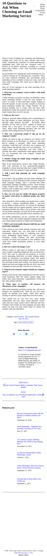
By (32, 317)
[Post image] (8, 417)
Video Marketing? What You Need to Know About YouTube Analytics (30, 467)
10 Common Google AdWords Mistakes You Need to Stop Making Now (30, 442)
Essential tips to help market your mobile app (29, 480)
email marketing (23, 322)
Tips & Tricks (19, 317)
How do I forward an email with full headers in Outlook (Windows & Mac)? (30, 415)
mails (31, 322)
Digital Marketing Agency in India (23, 553)
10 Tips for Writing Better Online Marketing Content (29, 454)
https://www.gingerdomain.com (29, 350)
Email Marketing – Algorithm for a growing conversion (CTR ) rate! (29, 428)
